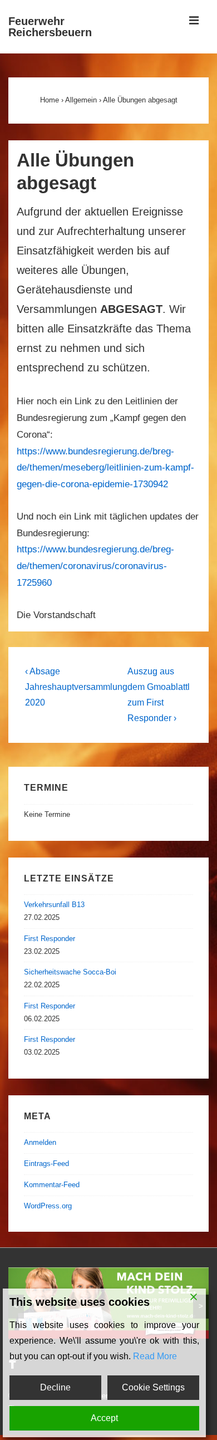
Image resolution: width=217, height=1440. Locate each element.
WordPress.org (48, 1206)
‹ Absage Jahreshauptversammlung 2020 (76, 687)
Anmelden (40, 1142)
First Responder (49, 938)
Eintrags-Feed (46, 1163)
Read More (155, 1356)
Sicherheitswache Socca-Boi (70, 972)
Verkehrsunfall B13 (54, 904)
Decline (55, 1387)
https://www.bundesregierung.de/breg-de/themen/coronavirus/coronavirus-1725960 (95, 566)
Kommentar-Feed (52, 1185)
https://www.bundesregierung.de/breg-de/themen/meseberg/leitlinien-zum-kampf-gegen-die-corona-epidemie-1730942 (105, 468)
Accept (104, 1418)
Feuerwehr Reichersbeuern (50, 26)
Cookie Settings (153, 1387)
